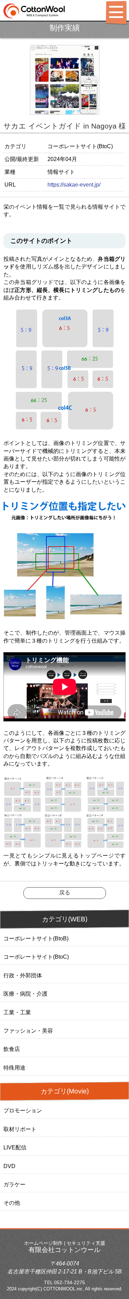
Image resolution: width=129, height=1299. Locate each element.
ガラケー (14, 1184)
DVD (9, 1166)
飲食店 (11, 1049)
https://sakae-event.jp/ (73, 185)
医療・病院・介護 (25, 994)
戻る (64, 892)
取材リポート (19, 1129)
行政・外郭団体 (22, 975)
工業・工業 (17, 1012)
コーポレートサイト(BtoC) (36, 957)
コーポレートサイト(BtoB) (35, 938)
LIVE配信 (14, 1147)
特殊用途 (14, 1068)
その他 (11, 1203)
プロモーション (22, 1110)
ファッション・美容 (28, 1031)
